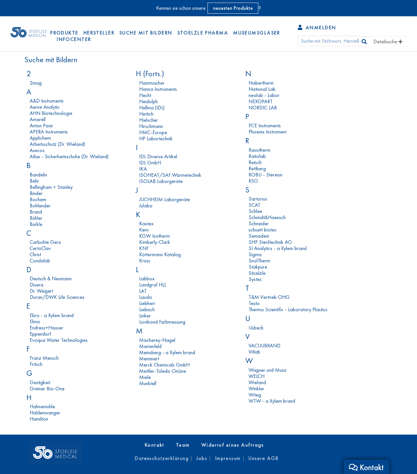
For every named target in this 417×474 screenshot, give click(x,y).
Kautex (146, 223)
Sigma (255, 254)
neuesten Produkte (233, 8)
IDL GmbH (150, 163)
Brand (36, 212)
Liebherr (147, 303)
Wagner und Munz (268, 370)
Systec (255, 279)
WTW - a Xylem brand (272, 401)
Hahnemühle (42, 406)
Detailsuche (385, 41)
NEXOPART (261, 101)
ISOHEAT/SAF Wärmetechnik (170, 175)
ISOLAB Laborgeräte (161, 181)
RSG (253, 181)
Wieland (257, 382)
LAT (143, 291)
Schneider (259, 223)
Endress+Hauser (46, 328)
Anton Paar (41, 125)
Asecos (37, 150)
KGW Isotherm (154, 236)
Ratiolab (257, 156)
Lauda (145, 297)
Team (183, 445)
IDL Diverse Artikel (158, 156)
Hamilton (39, 419)
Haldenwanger (45, 413)
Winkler (256, 388)
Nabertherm (261, 83)
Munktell (147, 383)
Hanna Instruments (158, 89)
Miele (145, 377)
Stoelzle (257, 273)
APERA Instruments (49, 132)
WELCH (257, 376)
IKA (143, 169)
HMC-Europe (153, 132)
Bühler (36, 218)
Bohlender (40, 205)
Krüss (144, 261)
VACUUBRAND (264, 345)
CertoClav (40, 248)
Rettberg (257, 168)
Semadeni (259, 236)
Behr (34, 181)
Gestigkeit (40, 382)
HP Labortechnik (156, 138)
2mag (36, 83)
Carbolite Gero (45, 242)
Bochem (38, 199)
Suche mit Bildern (145, 33)
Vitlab (254, 352)
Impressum (228, 458)
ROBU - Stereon (265, 175)
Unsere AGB (263, 458)
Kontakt (155, 445)
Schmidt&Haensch (267, 217)
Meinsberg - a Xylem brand (167, 352)
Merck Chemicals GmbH (164, 365)
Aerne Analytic (45, 107)
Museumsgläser (256, 33)
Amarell (38, 119)
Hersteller (98, 33)
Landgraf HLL (152, 285)
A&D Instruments (47, 101)
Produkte (64, 33)
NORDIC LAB (263, 108)
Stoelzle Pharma (202, 33)
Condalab (40, 261)
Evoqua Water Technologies (59, 340)
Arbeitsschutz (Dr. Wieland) (57, 144)
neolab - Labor (264, 95)
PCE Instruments (265, 125)
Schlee (255, 211)
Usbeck (256, 328)
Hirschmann (151, 126)
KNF (144, 248)
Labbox (146, 278)
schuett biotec (263, 230)
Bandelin (38, 175)
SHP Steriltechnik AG (270, 242)
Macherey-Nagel (157, 340)
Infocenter (74, 39)
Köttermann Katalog (160, 254)
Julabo (145, 205)
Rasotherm (259, 150)
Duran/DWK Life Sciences (57, 297)
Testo (254, 303)
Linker (145, 316)
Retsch (255, 162)
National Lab (262, 89)
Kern (144, 230)
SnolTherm (259, 261)
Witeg (255, 395)
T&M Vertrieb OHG (269, 297)
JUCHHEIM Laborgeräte (164, 199)
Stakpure (258, 267)
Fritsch (36, 364)
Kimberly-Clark (154, 242)
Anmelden (320, 27)
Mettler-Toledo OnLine (162, 371)
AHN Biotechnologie (51, 113)
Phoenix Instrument (267, 132)
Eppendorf (40, 334)
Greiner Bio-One (47, 388)
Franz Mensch (44, 358)
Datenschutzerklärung (162, 458)
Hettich (146, 114)
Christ (35, 254)
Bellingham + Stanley (51, 187)
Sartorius (258, 199)
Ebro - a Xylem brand (52, 315)
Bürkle (36, 224)
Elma (35, 321)
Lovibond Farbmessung (162, 322)
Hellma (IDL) (152, 108)
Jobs (201, 458)
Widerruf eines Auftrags (232, 445)
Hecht (145, 95)
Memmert (149, 359)
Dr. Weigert (41, 291)
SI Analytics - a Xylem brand (278, 248)
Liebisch (147, 309)
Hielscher (148, 120)
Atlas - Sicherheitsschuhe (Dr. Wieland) (69, 156)
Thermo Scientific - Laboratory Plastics (288, 309)
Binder (36, 193)
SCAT (254, 205)
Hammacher (152, 83)
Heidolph (148, 101)
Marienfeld (150, 346)
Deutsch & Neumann (51, 278)
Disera (36, 285)
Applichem (40, 138)
